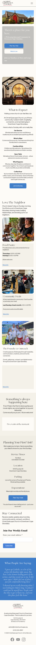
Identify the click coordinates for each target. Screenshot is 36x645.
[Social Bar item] (12, 639)
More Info (6, 387)
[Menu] (32, 3)
